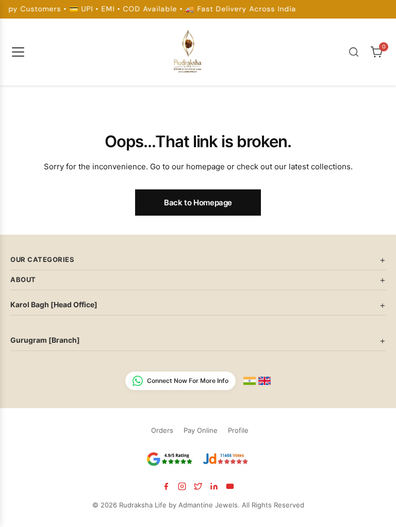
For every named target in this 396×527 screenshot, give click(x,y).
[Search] (353, 52)
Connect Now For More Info (187, 380)
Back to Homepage (198, 202)
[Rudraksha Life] (188, 50)
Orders (162, 430)
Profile (238, 430)
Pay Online (201, 430)
